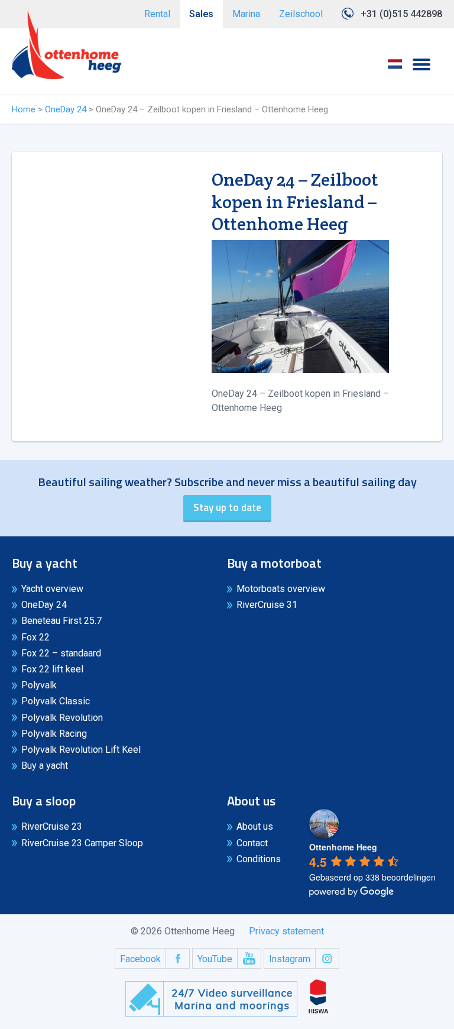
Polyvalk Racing (54, 733)
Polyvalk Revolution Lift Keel (81, 749)
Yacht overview (52, 588)
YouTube (214, 959)
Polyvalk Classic (55, 701)
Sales (201, 14)
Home (23, 109)
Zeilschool (301, 14)
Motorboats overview (280, 588)
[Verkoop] (67, 45)
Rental (157, 14)
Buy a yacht (44, 765)
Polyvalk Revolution (62, 717)
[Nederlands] (395, 68)
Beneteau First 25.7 (61, 620)
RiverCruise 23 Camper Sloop (82, 843)
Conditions (258, 859)
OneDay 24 (65, 109)
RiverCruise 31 (266, 604)
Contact (252, 843)
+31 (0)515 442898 (401, 14)
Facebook (140, 959)
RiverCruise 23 (51, 826)
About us (254, 826)
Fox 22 (35, 637)
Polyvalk (39, 685)
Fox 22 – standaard (61, 653)
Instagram (289, 959)
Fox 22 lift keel (52, 669)
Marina (246, 14)
